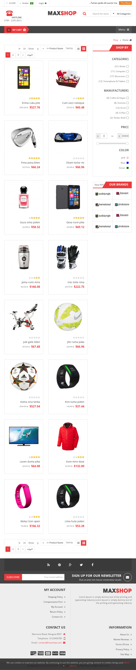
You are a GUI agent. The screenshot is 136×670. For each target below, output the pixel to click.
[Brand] (102, 193)
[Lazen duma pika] (24, 436)
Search (84, 13)
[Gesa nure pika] (68, 196)
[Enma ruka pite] (24, 77)
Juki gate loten (31, 342)
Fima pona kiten (30, 162)
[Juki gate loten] (24, 316)
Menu (122, 29)
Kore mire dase (75, 461)
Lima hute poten (74, 521)
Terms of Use (122, 644)
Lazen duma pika (30, 461)
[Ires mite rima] (68, 256)
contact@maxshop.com (50, 642)
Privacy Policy (122, 649)
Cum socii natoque (73, 103)
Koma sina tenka (30, 401)
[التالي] (23, 55)
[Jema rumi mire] (24, 256)
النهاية (30, 54)
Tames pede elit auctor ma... (103, 2)
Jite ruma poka (75, 342)
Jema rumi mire (31, 282)
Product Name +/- (54, 48)
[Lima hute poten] (68, 495)
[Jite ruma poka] (68, 316)
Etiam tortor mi (75, 162)
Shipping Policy (55, 596)
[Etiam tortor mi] (68, 137)
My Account (57, 606)
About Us (124, 634)
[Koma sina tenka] (24, 376)
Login (41, 3)
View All (99, 184)
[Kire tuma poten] (68, 376)
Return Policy (56, 611)
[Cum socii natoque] (68, 77)
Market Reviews (121, 639)
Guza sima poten (30, 222)
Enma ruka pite (31, 103)
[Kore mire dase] (68, 436)
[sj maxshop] (62, 13)
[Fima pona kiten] (24, 137)
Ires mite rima (76, 282)
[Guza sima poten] (24, 196)
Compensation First (53, 601)
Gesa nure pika (75, 222)
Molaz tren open (30, 521)
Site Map (124, 654)
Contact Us (57, 616)
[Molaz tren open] (24, 495)
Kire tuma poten (74, 401)
